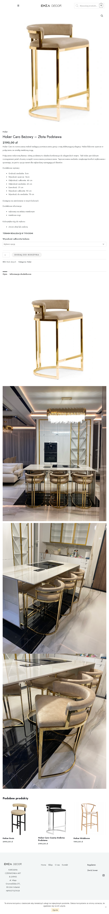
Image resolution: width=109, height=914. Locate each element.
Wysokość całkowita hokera (16, 238)
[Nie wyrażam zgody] (105, 907)
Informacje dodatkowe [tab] (20, 274)
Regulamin (91, 864)
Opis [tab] (5, 274)
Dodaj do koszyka (26, 254)
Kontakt (65, 864)
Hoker (5, 131)
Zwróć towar (92, 870)
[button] (18, 5)
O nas (57, 864)
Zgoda (55, 910)
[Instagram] (103, 875)
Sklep (50, 864)
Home (43, 864)
